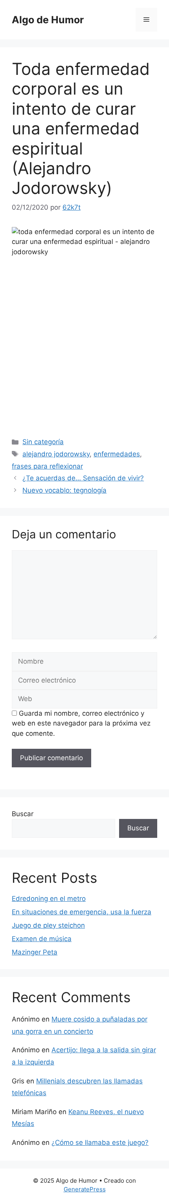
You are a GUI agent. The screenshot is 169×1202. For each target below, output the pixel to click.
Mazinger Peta (34, 952)
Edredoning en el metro (49, 898)
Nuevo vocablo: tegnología (64, 490)
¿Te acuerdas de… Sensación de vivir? (83, 478)
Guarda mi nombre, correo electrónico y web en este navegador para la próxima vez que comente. (81, 723)
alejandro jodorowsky (56, 454)
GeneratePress (85, 1189)
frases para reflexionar (47, 466)
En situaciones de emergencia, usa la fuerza (81, 912)
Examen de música (42, 939)
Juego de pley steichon (48, 925)
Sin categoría (43, 442)
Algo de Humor (48, 20)
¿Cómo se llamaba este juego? (100, 1142)
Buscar (22, 814)
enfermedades (117, 454)
